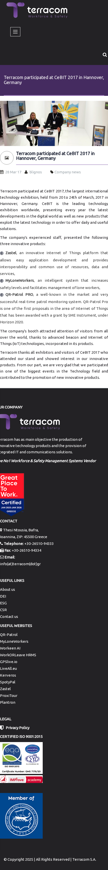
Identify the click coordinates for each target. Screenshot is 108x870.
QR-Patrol (9, 634)
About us (7, 589)
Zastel (5, 689)
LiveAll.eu (8, 668)
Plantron (7, 702)
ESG (3, 603)
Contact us (9, 616)
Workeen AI (10, 648)
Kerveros (8, 675)
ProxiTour (8, 695)
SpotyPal (7, 682)
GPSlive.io (8, 662)
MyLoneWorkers (14, 641)
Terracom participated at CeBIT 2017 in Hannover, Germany (55, 156)
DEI (3, 596)
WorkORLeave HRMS (18, 655)
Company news (68, 172)
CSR (3, 610)
